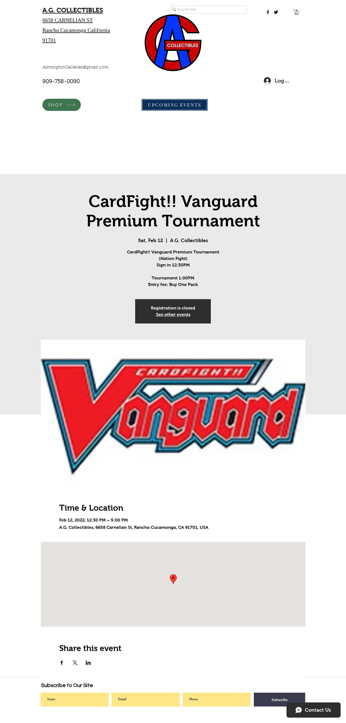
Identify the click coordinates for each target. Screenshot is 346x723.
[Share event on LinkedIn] (88, 663)
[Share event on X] (75, 663)
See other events (173, 314)
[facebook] (268, 12)
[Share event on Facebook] (61, 663)
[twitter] (276, 12)
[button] (297, 12)
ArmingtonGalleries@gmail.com (75, 67)
